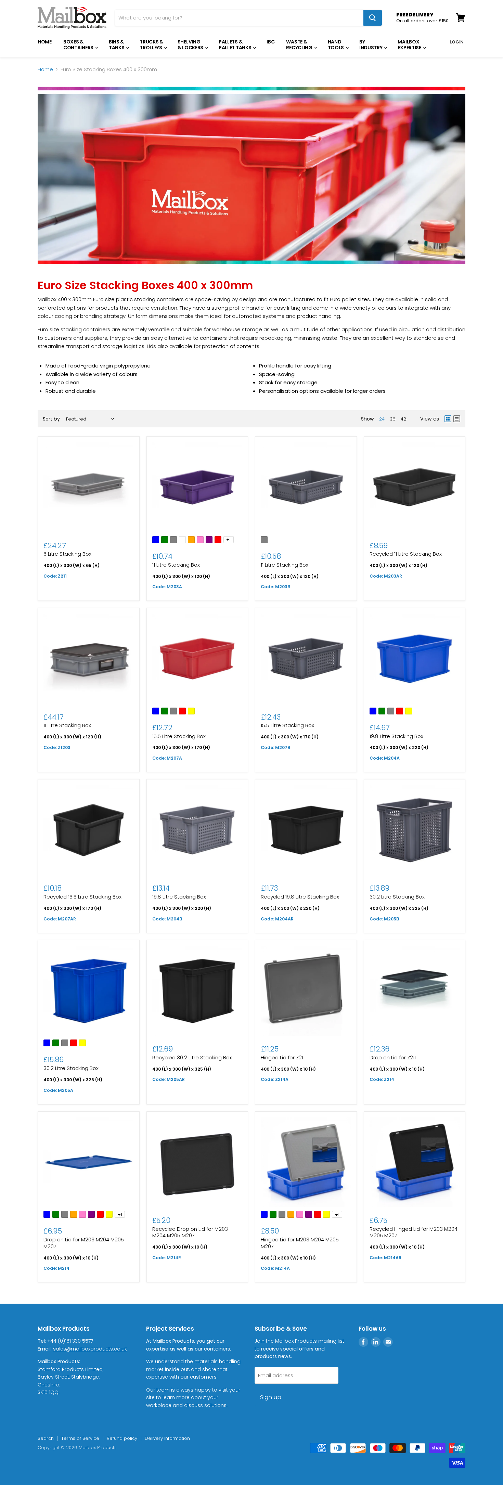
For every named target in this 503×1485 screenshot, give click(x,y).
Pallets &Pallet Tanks (235, 44)
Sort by (51, 419)
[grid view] (447, 418)
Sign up (270, 1397)
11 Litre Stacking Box (176, 564)
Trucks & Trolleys (151, 44)
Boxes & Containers (78, 44)
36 (393, 419)
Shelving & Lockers (191, 44)
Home (45, 41)
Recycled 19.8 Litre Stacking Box (300, 896)
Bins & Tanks (117, 44)
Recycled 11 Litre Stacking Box (406, 553)
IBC (270, 41)
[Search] (372, 18)
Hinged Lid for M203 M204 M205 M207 (300, 1243)
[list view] (456, 418)
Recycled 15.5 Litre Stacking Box (82, 896)
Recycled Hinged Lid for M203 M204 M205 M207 (413, 1232)
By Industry (371, 44)
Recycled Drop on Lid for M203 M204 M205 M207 (190, 1232)
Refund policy (122, 1438)
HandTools (336, 44)
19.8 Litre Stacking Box (396, 736)
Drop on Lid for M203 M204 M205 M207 (83, 1243)
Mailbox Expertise (410, 44)
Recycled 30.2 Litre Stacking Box (192, 1057)
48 (404, 419)
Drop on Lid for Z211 (393, 1057)
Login (457, 42)
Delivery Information (167, 1438)
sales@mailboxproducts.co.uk (90, 1348)
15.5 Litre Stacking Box (179, 736)
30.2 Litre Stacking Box (397, 896)
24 (382, 419)
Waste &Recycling (299, 44)
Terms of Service (80, 1438)
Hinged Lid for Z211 (283, 1057)
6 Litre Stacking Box (67, 553)
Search (46, 1438)
